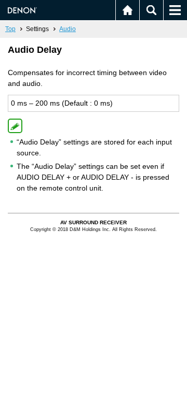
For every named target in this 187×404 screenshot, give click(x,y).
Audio (67, 29)
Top (10, 29)
